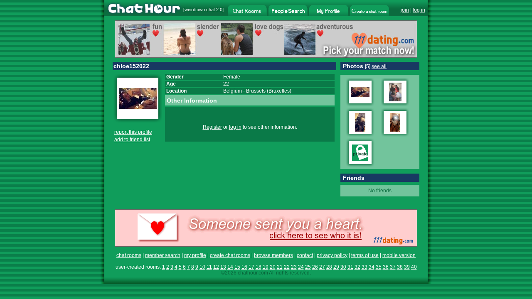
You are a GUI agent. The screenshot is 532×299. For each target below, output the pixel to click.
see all (379, 66)
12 (216, 267)
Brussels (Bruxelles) (268, 91)
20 (273, 267)
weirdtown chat (200, 9)
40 (414, 267)
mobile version (399, 255)
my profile (195, 255)
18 (258, 267)
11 (209, 267)
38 (400, 267)
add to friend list (132, 139)
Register (212, 127)
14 (230, 267)
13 (223, 267)
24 (301, 267)
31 (350, 267)
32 (357, 267)
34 (371, 267)
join (405, 10)
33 (364, 267)
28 (329, 267)
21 (280, 267)
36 (386, 267)
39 (407, 267)
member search (162, 255)
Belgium (232, 91)
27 (322, 267)
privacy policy (332, 255)
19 (265, 267)
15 (237, 267)
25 (308, 267)
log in (419, 10)
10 (202, 267)
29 (336, 267)
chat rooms (128, 255)
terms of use (365, 255)
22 (287, 267)
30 (343, 267)
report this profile (133, 132)
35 (379, 267)
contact (305, 255)
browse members (273, 255)
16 (244, 267)
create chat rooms (230, 255)
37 (393, 267)
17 (251, 267)
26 (315, 267)
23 (294, 267)
